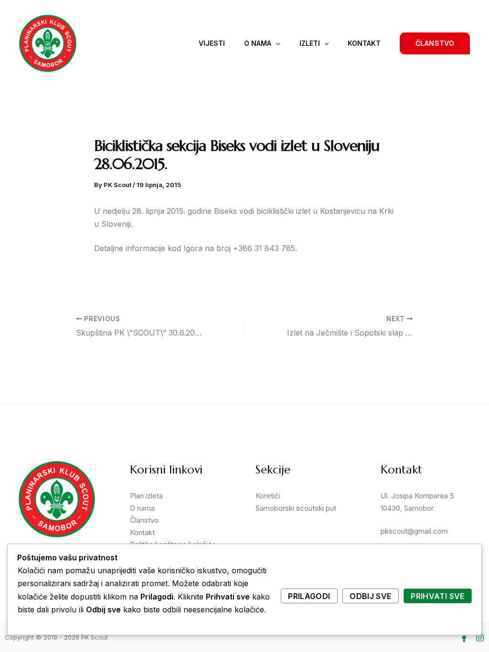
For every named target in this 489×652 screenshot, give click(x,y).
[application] (275, 43)
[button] (435, 43)
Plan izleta (146, 495)
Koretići (267, 495)
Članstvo (144, 520)
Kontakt (364, 43)
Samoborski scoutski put (295, 508)
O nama (257, 43)
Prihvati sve (437, 596)
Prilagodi (309, 596)
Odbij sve (370, 596)
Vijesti (212, 43)
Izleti (309, 43)
